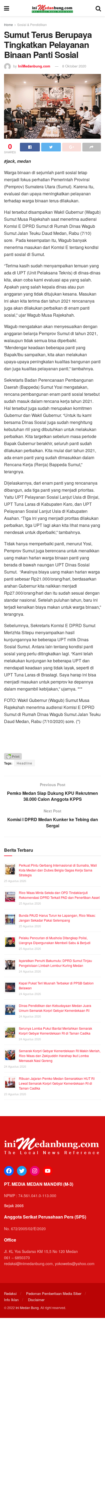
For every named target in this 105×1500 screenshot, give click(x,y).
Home (8, 24)
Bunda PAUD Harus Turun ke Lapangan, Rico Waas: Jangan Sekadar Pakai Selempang (57, 917)
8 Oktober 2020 (74, 66)
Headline (24, 763)
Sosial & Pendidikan (32, 24)
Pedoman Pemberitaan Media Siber (53, 1293)
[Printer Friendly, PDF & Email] (13, 755)
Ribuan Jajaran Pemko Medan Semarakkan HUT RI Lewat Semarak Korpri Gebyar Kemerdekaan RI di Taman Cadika (56, 1083)
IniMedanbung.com (34, 66)
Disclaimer (36, 1299)
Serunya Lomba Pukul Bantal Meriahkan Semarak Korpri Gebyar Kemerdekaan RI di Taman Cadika (55, 1030)
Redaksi (10, 1293)
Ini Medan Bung (27, 1307)
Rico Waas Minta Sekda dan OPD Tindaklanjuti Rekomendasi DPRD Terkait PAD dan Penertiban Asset (59, 895)
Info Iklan (11, 1299)
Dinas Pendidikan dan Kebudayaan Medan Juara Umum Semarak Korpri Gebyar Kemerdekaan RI (55, 1008)
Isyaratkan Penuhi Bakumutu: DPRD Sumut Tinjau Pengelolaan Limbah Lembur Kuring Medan (55, 963)
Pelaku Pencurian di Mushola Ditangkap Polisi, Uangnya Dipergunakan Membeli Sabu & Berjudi (54, 940)
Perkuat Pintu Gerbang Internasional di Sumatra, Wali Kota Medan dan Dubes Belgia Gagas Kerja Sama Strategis (58, 870)
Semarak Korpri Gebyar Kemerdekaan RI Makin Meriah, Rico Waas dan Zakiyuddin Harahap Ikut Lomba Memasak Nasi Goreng (59, 1055)
